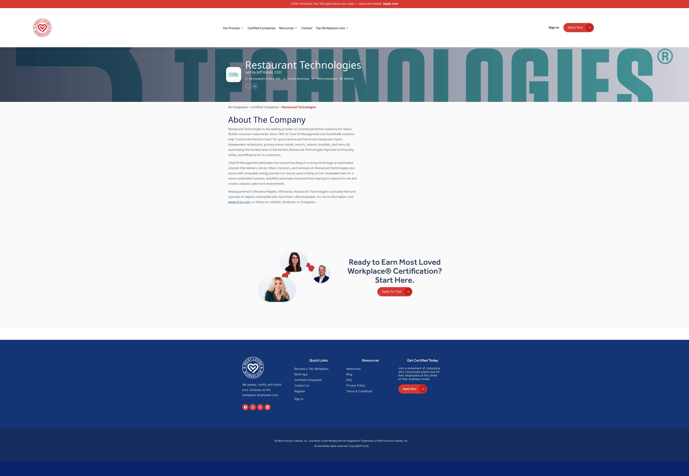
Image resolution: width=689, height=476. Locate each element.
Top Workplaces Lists (330, 28)
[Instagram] (253, 407)
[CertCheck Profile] (248, 86)
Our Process (231, 28)
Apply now (390, 3)
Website (349, 78)
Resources (286, 28)
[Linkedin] (267, 407)
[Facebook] (245, 407)
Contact (306, 28)
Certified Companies (262, 28)
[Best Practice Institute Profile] (255, 86)
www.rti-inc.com (239, 202)
